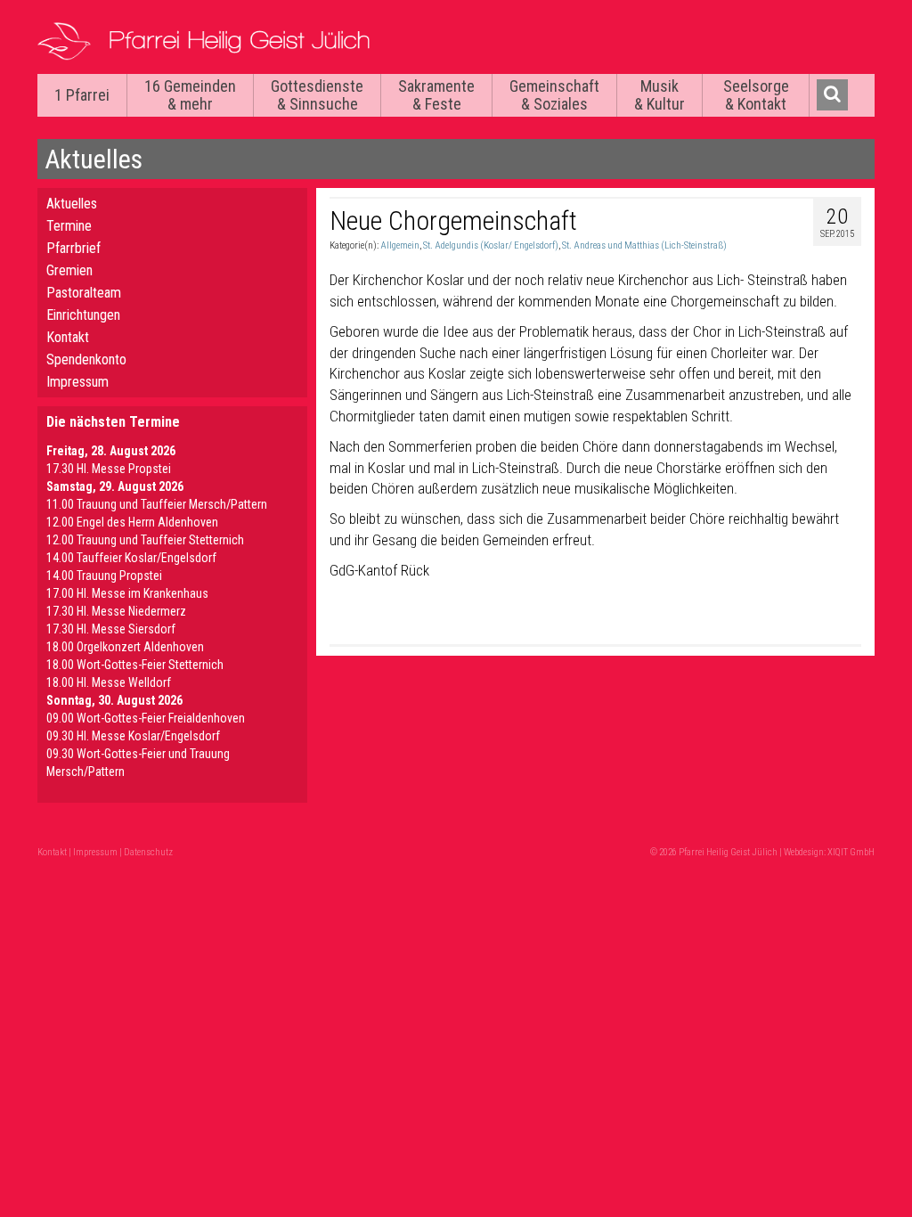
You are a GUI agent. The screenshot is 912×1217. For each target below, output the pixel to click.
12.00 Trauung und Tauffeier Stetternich (145, 540)
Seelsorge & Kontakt (756, 95)
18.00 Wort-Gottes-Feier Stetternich (135, 665)
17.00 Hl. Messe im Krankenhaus (127, 593)
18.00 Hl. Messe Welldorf (108, 682)
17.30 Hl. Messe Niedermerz (116, 611)
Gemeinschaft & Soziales (554, 95)
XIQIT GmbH (851, 852)
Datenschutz (148, 852)
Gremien (69, 270)
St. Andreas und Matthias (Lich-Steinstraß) (644, 245)
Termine (69, 225)
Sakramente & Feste (436, 95)
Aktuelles (71, 203)
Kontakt (67, 337)
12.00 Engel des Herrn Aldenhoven (132, 522)
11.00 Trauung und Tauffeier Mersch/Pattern (156, 504)
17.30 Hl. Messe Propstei (108, 468)
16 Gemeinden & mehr (190, 95)
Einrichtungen (83, 314)
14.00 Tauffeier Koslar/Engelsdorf (131, 558)
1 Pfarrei (82, 95)
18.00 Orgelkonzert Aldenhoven (125, 647)
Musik (659, 95)
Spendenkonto (86, 359)
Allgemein (399, 245)
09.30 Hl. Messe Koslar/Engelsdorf (133, 736)
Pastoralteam (83, 292)
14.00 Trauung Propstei (104, 575)
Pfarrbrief (73, 248)
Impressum (77, 381)
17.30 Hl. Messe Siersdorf (110, 629)
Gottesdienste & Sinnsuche (317, 95)
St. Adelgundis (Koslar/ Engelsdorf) (490, 245)
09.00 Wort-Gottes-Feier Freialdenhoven (145, 718)
